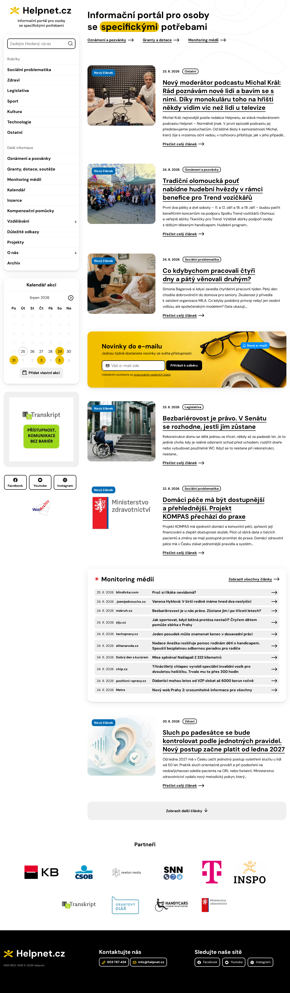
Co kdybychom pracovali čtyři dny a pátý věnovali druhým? (209, 274)
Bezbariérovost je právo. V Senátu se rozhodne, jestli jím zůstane (214, 422)
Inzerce (14, 200)
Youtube (40, 486)
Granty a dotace (157, 40)
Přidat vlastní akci (44, 372)
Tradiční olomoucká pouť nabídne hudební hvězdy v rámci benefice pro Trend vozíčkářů (213, 189)
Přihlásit (184, 365)
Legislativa (18, 90)
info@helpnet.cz (151, 962)
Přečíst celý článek (180, 144)
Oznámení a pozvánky (29, 158)
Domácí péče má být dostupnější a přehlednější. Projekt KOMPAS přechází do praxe (213, 508)
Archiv (13, 263)
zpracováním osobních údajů (152, 375)
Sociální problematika (29, 69)
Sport (12, 101)
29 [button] (60, 351)
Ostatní (14, 132)
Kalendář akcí (41, 285)
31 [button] (13, 360)
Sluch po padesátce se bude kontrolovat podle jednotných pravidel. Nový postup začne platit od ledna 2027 (224, 740)
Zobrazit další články (184, 810)
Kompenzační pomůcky (30, 210)
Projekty (15, 242)
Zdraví (13, 80)
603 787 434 (116, 962)
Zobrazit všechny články (250, 579)
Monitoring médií (24, 179)
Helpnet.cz (47, 10)
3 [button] (41, 360)
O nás (13, 252)
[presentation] (121, 95)
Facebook (15, 486)
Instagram (65, 486)
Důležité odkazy (23, 232)
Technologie (19, 122)
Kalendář (16, 190)
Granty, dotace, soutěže (31, 169)
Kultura (14, 111)
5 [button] (59, 360)
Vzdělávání (18, 221)
